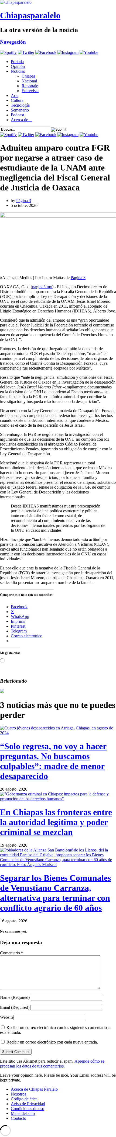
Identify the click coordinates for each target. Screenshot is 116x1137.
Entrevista (30, 90)
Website (6, 1017)
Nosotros (18, 1094)
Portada (17, 61)
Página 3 (23, 200)
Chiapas (28, 76)
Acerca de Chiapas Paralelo (34, 1089)
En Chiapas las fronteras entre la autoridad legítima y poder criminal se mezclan (56, 822)
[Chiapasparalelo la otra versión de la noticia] (58, 2)
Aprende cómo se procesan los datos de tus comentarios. (52, 1063)
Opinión (18, 66)
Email (14, 1007)
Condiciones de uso (27, 1108)
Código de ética (24, 1099)
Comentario (11, 953)
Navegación (13, 42)
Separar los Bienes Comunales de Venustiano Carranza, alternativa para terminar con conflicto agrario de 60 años (55, 893)
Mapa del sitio (23, 1113)
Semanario (20, 110)
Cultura (17, 100)
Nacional (29, 81)
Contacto (18, 1118)
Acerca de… (21, 119)
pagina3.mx (42, 286)
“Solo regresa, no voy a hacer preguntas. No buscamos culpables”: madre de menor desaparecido (53, 761)
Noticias (18, 71)
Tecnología (20, 105)
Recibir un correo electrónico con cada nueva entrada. (52, 1042)
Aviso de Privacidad (28, 1103)
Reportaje (30, 86)
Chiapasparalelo (30, 15)
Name (15, 997)
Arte (14, 95)
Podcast (17, 115)
